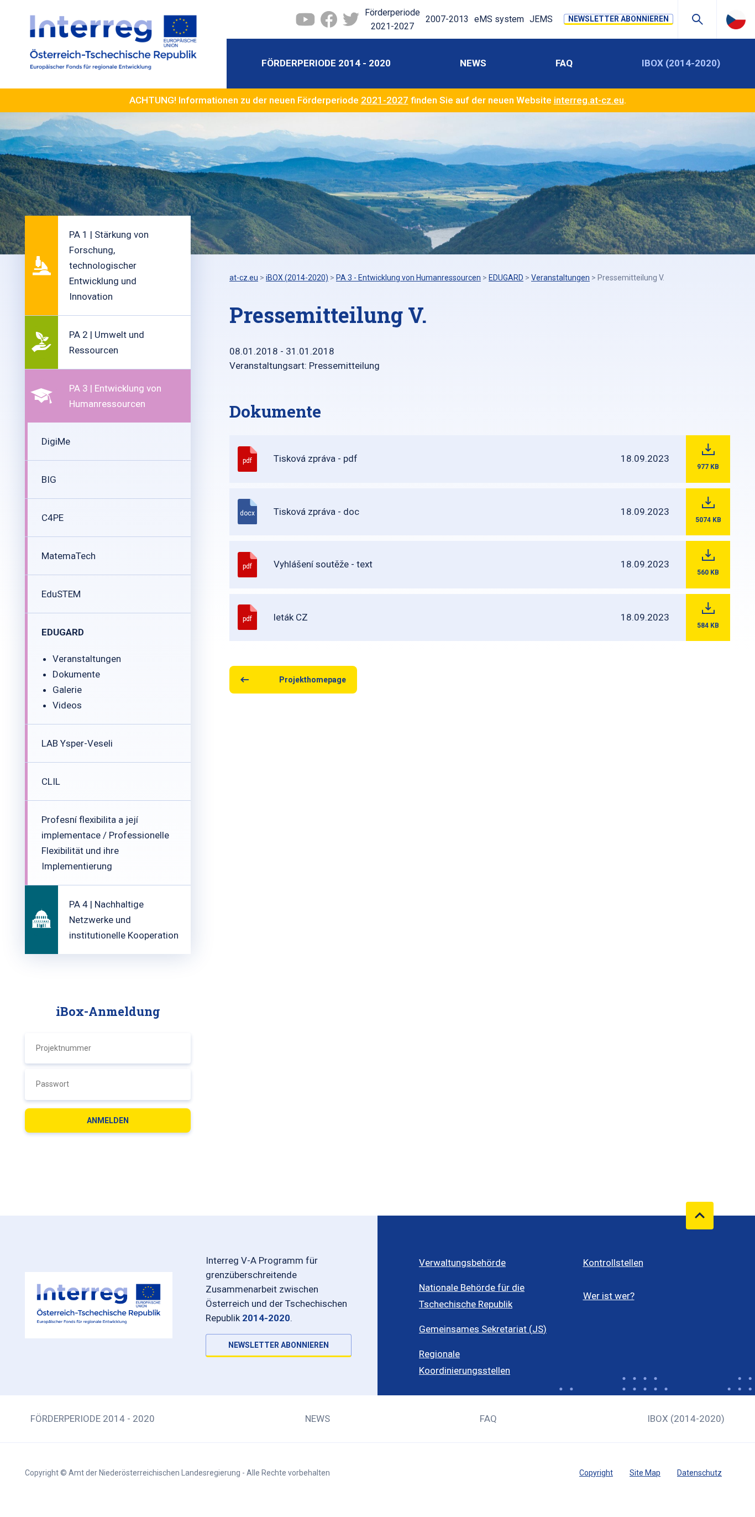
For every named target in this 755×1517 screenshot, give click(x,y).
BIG (48, 479)
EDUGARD (62, 632)
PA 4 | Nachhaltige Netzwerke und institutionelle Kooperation (124, 920)
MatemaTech (68, 555)
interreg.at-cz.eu (589, 100)
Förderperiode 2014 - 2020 (326, 63)
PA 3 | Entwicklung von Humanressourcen (115, 396)
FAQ (564, 63)
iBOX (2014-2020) (681, 63)
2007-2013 (447, 19)
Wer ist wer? (609, 1295)
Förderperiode (392, 19)
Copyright (596, 1472)
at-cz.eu (243, 277)
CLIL (50, 781)
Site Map (645, 1472)
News (473, 63)
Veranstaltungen (87, 658)
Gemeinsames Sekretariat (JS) (483, 1328)
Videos (67, 705)
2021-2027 (384, 100)
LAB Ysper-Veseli (77, 743)
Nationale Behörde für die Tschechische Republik (472, 1296)
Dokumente (76, 674)
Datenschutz (699, 1472)
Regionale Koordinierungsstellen (464, 1362)
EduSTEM (61, 593)
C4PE (52, 517)
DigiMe (55, 441)
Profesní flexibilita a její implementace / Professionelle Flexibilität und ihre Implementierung (105, 843)
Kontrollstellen (613, 1262)
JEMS (541, 19)
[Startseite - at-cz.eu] (113, 44)
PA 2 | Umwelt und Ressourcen (106, 342)
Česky (736, 19)
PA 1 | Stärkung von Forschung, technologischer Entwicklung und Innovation (109, 265)
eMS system (499, 19)
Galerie (67, 689)
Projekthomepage (312, 679)
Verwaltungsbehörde (462, 1262)
